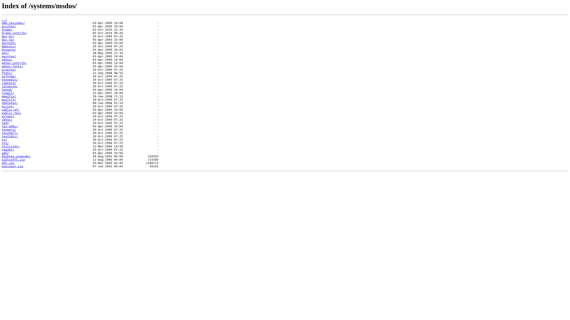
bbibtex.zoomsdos (16, 156)
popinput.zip (12, 166)
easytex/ (9, 56)
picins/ (8, 106)
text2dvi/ (10, 136)
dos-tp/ (8, 39)
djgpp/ (7, 29)
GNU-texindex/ (13, 23)
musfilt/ (9, 99)
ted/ (5, 123)
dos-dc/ (8, 36)
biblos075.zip (13, 159)
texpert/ (9, 129)
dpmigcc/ (9, 46)
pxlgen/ (8, 116)
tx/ (4, 139)
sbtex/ (7, 119)
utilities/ (11, 146)
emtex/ (7, 59)
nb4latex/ (10, 103)
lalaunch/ (10, 86)
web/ (5, 153)
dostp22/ (9, 43)
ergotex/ (9, 69)
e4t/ (5, 53)
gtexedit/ (10, 79)
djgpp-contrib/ (14, 33)
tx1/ (5, 143)
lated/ (7, 89)
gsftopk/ (9, 76)
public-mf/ (11, 109)
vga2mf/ (8, 149)
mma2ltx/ (9, 96)
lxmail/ (8, 93)
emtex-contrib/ (14, 63)
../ (4, 19)
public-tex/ (11, 113)
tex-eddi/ (10, 126)
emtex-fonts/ (12, 66)
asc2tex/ (9, 26)
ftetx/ (7, 73)
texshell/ (10, 133)
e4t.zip (8, 163)
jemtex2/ (9, 83)
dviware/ (9, 49)
